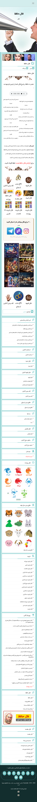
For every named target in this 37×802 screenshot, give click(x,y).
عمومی (24, 311)
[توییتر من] (9, 773)
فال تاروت (29, 609)
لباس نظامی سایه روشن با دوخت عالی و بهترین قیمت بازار (19, 648)
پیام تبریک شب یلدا (27, 708)
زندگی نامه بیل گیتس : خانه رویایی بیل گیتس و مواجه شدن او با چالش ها (19, 656)
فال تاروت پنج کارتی (27, 583)
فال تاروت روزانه (28, 211)
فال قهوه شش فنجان (27, 384)
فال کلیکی (29, 433)
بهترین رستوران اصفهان (26, 668)
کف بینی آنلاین (29, 396)
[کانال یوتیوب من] (21, 777)
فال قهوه (30, 377)
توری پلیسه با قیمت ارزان (26, 651)
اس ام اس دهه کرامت (27, 336)
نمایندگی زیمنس (28, 675)
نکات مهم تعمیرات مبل (27, 629)
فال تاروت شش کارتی (27, 587)
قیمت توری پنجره (28, 640)
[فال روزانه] (11, 251)
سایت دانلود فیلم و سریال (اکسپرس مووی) (22, 682)
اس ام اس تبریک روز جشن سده (24, 343)
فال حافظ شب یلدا (28, 705)
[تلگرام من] (28, 773)
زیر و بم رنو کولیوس (27, 633)
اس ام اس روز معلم (27, 328)
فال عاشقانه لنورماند (27, 749)
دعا (31, 422)
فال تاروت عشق (28, 598)
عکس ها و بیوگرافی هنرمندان (25, 760)
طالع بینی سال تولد (27, 550)
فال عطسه (29, 734)
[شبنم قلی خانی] (7, 58)
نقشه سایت (13, 788)
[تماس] (14, 773)
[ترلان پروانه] (18, 58)
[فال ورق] (11, 280)
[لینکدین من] (16, 777)
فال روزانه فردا (28, 756)
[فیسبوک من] (23, 773)
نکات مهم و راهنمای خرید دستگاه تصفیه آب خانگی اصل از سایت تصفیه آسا (19, 621)
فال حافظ (18, 13)
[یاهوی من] (32, 773)
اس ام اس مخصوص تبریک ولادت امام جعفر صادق (20, 332)
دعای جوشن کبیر (28, 418)
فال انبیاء (30, 366)
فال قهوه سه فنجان (27, 381)
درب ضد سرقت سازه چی (26, 637)
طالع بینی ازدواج (18, 185)
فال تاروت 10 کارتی (8, 211)
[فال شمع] (11, 266)
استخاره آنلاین (29, 354)
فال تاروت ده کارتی (27, 594)
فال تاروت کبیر (28, 565)
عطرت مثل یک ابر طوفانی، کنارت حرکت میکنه (21, 660)
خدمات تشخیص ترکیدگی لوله (25, 679)
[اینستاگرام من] (18, 773)
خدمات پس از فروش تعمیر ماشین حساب (22, 626)
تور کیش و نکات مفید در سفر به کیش (23, 671)
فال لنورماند (29, 753)
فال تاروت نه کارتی (27, 590)
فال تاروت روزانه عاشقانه (26, 601)
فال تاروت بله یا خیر (27, 605)
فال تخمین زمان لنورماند (26, 745)
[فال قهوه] (26, 266)
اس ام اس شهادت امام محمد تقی (24, 339)
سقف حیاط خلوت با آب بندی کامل (24, 644)
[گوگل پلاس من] (4, 773)
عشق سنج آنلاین (28, 445)
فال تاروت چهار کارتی (27, 579)
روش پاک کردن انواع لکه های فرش (24, 664)
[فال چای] (26, 280)
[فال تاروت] (26, 251)
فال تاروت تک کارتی (27, 572)
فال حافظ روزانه (8, 197)
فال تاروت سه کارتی (27, 576)
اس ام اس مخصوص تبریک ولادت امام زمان (22, 325)
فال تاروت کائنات (18, 211)
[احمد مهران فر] (29, 58)
